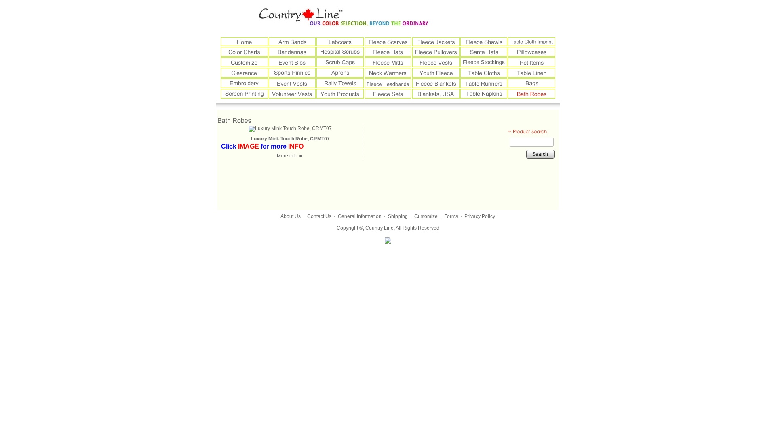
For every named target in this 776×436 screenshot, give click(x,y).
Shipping (398, 216)
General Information (360, 216)
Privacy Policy (479, 216)
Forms (451, 216)
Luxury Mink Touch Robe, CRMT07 (290, 139)
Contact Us (319, 216)
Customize (426, 216)
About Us (290, 216)
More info (290, 156)
